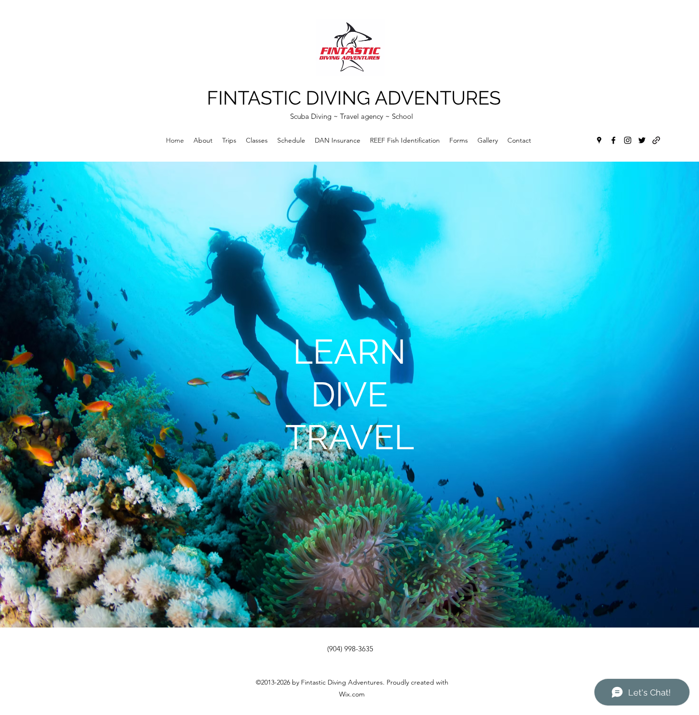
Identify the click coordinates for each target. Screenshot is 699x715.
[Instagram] (627, 140)
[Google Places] (599, 140)
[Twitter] (642, 140)
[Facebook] (613, 140)
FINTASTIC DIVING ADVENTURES (354, 98)
